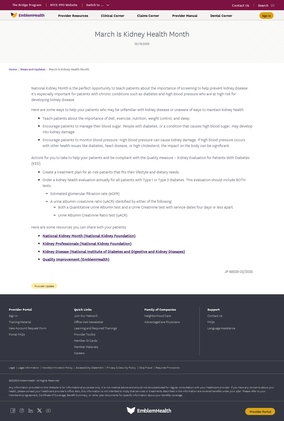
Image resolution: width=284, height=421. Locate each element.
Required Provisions (167, 367)
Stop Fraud (146, 367)
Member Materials (86, 346)
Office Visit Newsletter (88, 321)
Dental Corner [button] (221, 15)
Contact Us (214, 315)
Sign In (13, 315)
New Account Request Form (27, 328)
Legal (12, 367)
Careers (79, 352)
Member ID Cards (85, 340)
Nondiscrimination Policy (57, 367)
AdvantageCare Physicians (162, 321)
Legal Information (29, 367)
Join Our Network (86, 315)
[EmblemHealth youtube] (48, 411)
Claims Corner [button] (148, 15)
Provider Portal (260, 411)
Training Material (20, 321)
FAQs (211, 321)
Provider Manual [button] (184, 15)
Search (263, 5)
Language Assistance (221, 328)
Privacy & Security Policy (121, 367)
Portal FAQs (17, 334)
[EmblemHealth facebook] (13, 411)
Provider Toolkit (84, 334)
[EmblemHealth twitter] (39, 411)
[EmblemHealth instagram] (22, 411)
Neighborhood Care (157, 315)
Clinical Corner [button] (112, 15)
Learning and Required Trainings (95, 328)
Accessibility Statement (90, 367)
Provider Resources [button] (73, 15)
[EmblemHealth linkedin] (31, 411)
